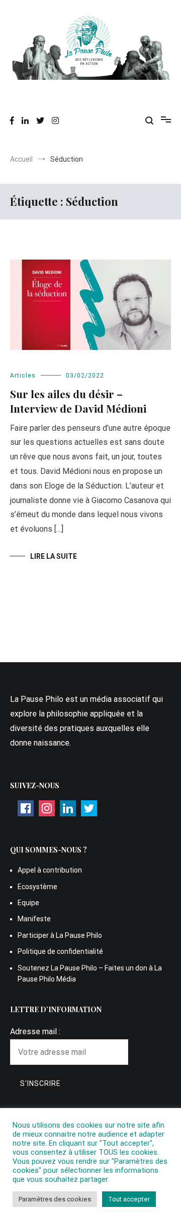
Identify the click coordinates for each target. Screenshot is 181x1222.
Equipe (28, 903)
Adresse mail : (35, 1031)
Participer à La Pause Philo (60, 935)
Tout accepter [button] (129, 1199)
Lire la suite (53, 556)
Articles (23, 375)
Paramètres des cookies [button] (55, 1199)
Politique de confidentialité (60, 951)
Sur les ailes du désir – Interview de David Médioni (78, 401)
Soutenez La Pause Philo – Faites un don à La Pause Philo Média (90, 973)
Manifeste (34, 919)
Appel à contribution (50, 870)
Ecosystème (37, 887)
